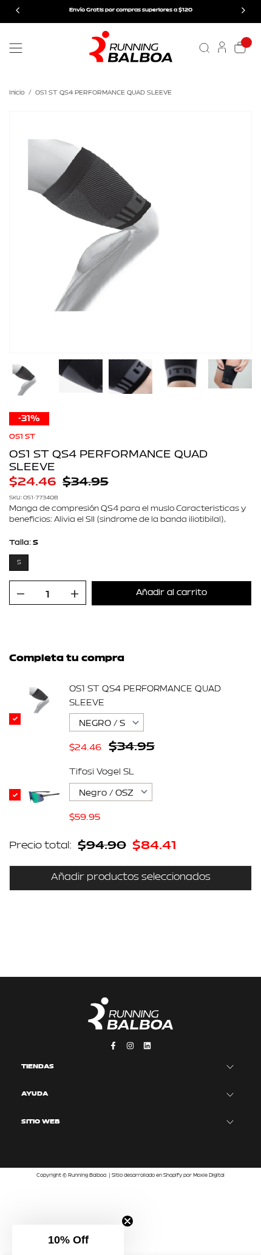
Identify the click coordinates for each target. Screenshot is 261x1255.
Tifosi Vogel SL (101, 772)
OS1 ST (22, 437)
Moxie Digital (209, 1175)
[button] (68, 1240)
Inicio (17, 93)
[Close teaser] (127, 1221)
